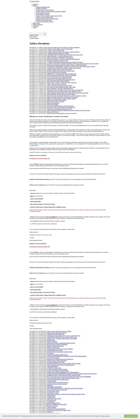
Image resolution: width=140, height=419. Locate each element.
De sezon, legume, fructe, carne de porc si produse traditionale (63, 47)
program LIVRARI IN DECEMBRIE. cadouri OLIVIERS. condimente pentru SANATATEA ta (72, 373)
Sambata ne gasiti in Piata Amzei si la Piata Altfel (59, 69)
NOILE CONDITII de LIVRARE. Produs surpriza (60, 57)
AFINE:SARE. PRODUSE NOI (55, 334)
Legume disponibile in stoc (43, 7)
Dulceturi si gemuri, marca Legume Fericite (47, 18)
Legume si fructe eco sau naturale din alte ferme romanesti (51, 11)
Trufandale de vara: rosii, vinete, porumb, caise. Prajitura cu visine (64, 91)
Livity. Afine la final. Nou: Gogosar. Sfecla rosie (59, 76)
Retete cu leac (36, 23)
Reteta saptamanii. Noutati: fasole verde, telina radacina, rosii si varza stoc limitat (67, 93)
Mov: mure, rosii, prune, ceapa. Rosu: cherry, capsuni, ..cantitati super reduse (66, 65)
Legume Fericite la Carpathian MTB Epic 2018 (59, 78)
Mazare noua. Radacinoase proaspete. (56, 100)
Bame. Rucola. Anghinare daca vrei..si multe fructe (60, 359)
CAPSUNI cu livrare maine (54, 368)
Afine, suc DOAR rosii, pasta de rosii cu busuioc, (59, 85)
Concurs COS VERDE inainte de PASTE (58, 370)
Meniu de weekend (52, 341)
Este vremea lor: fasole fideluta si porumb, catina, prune (61, 87)
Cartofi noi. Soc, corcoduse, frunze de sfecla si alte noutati (62, 338)
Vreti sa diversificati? (52, 366)
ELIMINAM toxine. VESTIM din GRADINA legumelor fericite (63, 375)
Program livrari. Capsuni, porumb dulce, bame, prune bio (61, 82)
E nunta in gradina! (51, 407)
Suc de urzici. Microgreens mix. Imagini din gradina (60, 106)
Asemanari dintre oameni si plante (55, 362)
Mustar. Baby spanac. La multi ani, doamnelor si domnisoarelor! (63, 59)
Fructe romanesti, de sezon (43, 13)
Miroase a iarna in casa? (53, 347)
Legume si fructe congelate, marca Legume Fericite (49, 15)
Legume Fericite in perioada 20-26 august (57, 382)
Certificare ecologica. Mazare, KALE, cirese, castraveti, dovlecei (63, 335)
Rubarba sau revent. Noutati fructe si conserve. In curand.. (62, 113)
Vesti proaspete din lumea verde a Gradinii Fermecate (60, 365)
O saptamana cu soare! (53, 392)
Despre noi (35, 4)
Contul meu (36, 26)
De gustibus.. (50, 353)
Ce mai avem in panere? (53, 357)
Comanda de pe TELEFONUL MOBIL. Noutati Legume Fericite (64, 68)
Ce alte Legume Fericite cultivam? (44, 21)
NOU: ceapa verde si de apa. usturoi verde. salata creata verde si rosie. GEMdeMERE (69, 376)
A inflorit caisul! (51, 397)
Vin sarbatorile (51, 401)
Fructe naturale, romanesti (42, 14)
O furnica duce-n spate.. (53, 391)
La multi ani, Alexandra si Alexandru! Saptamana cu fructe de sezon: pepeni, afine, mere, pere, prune (73, 63)
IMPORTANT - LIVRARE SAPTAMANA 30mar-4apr (61, 74)
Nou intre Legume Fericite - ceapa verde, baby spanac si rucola (63, 378)
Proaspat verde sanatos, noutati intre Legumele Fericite (61, 343)
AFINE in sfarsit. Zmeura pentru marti (57, 360)
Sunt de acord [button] (131, 416)
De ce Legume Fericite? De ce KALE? (57, 389)
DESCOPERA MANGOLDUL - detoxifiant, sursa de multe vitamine (65, 388)
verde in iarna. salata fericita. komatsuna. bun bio (59, 109)
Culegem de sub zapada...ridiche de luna (57, 354)
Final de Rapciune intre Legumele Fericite (58, 379)
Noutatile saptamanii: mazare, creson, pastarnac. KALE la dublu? (63, 363)
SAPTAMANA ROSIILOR (54, 387)
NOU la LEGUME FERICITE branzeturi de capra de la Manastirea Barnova (67, 356)
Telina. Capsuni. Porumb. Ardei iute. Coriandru (59, 331)
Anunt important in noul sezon (55, 350)
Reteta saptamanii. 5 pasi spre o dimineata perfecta (60, 88)
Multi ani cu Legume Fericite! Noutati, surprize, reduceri (61, 98)
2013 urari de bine (51, 400)
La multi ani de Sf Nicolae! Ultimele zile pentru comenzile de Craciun (65, 62)
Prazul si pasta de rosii (52, 112)
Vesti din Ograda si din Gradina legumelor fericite (59, 351)
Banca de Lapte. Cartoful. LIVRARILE (57, 344)
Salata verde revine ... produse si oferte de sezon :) (60, 56)
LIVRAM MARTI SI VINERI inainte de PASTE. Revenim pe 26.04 (65, 54)
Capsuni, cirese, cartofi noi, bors (56, 50)
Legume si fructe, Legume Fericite (45, 10)
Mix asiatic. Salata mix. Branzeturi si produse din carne (61, 107)
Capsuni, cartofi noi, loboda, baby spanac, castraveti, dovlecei (63, 52)
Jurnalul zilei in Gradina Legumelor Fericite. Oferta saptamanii (63, 372)
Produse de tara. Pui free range (44, 20)
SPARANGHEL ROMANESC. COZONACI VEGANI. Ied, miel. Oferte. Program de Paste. (71, 66)
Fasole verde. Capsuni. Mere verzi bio (57, 332)
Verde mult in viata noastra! (54, 398)
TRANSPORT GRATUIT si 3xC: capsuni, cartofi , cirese (62, 337)
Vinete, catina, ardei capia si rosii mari (56, 84)
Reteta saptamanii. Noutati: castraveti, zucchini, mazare (61, 94)
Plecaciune (50, 385)
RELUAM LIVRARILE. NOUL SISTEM (58, 81)
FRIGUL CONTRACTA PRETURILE (56, 404)
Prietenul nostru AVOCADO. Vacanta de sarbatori (60, 349)
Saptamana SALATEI (52, 406)
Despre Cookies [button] (105, 416)
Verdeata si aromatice (41, 8)
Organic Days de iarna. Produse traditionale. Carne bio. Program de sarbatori (66, 95)
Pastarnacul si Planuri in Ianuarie (55, 346)
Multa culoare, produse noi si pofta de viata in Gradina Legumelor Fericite (66, 394)
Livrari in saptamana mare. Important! (56, 72)
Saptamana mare (51, 395)
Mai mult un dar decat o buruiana (55, 101)
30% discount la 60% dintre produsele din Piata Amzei (61, 79)
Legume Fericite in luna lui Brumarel (55, 408)
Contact (35, 27)
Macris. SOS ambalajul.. (53, 103)
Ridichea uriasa (51, 340)
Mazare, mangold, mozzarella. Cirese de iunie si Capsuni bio (62, 97)
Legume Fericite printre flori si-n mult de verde (58, 410)
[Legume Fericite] (34, 1)
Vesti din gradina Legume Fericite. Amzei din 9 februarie (61, 75)
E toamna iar (49, 411)
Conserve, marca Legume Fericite (44, 17)
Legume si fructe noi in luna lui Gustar (57, 384)
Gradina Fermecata (37, 24)
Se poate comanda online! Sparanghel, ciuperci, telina (60, 71)
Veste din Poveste (51, 381)
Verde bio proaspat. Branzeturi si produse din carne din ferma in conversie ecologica (68, 110)
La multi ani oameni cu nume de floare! (57, 369)
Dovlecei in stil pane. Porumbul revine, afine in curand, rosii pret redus (65, 90)
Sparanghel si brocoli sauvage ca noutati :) (58, 53)
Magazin (35, 5)
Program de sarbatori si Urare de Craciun (57, 60)
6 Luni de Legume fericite (53, 403)
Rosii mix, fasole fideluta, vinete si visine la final (60, 49)
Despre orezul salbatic (52, 104)
